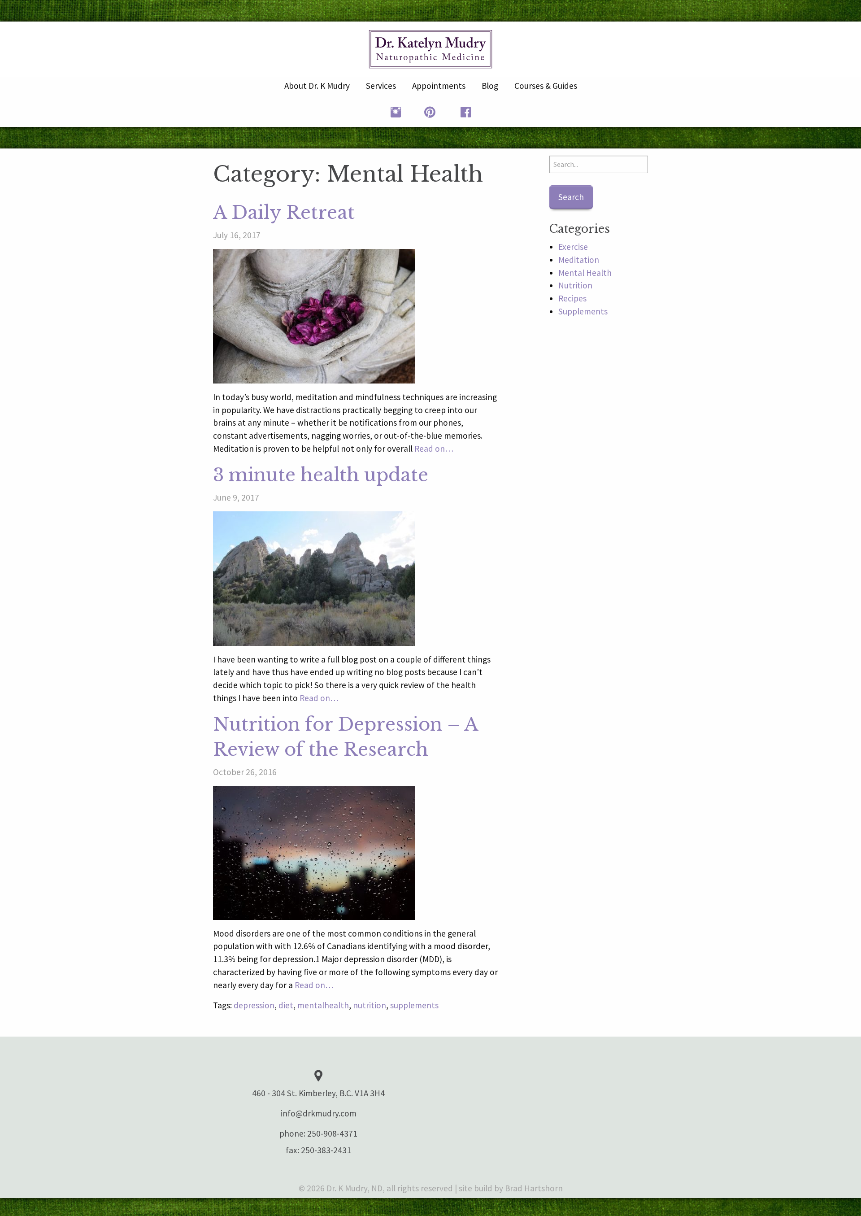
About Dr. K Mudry (317, 85)
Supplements (583, 311)
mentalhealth (323, 1005)
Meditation (578, 259)
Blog (490, 85)
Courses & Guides (545, 85)
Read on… (433, 448)
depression (254, 1005)
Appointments (438, 85)
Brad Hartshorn (534, 1188)
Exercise (573, 246)
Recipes (572, 298)
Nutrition (575, 285)
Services (381, 85)
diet (285, 1005)
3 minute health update (320, 475)
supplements (414, 1005)
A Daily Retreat (284, 212)
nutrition (369, 1005)
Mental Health (585, 272)
